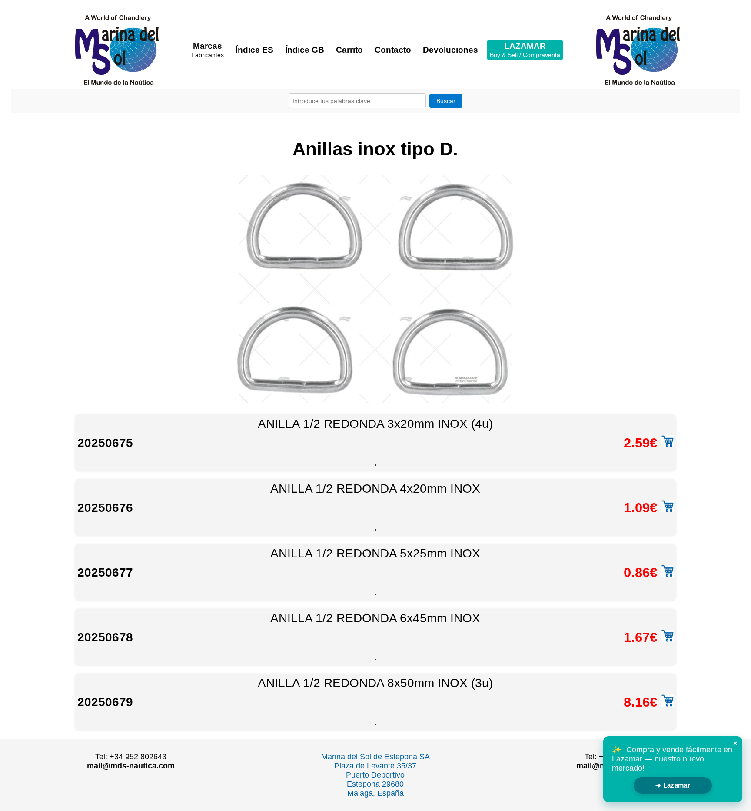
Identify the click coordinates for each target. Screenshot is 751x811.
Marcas (207, 49)
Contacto (393, 49)
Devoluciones (450, 49)
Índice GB (304, 49)
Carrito (349, 49)
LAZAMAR (525, 49)
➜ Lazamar (672, 785)
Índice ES (254, 49)
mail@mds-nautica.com (131, 765)
